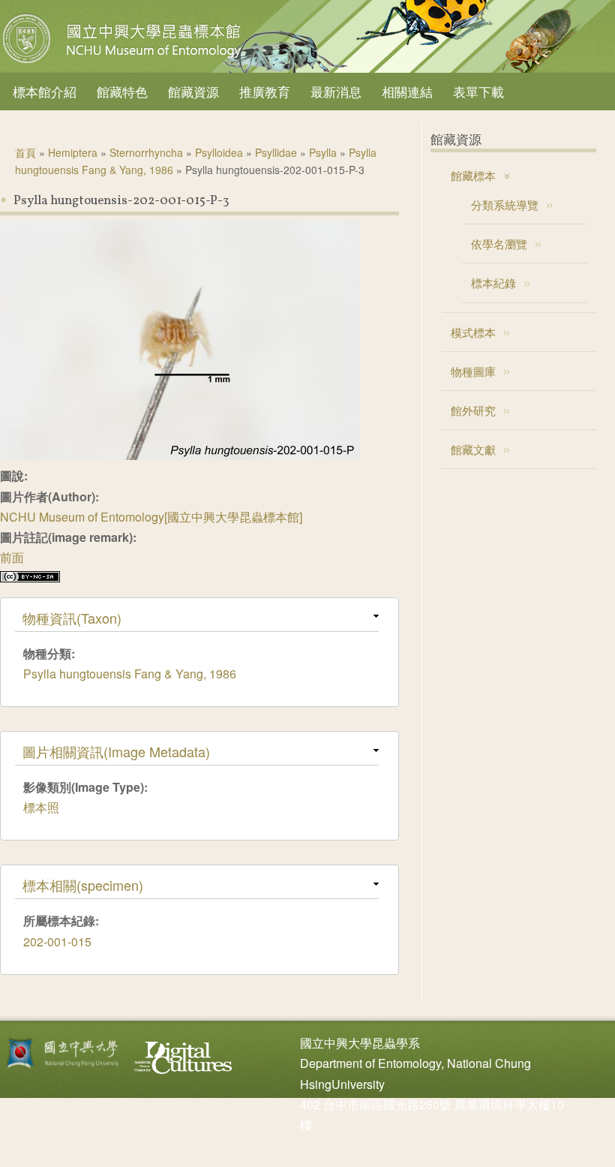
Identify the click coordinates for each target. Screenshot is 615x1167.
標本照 (41, 807)
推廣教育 (264, 91)
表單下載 (478, 91)
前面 (12, 557)
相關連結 (407, 91)
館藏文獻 (473, 449)
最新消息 (336, 91)
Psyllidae (276, 152)
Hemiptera (73, 152)
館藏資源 (193, 91)
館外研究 (473, 410)
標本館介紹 (44, 91)
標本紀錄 (493, 282)
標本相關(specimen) (82, 885)
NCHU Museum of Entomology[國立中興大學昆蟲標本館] (151, 516)
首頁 (25, 152)
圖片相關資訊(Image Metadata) (116, 751)
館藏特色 (122, 91)
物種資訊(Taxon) (72, 617)
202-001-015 (57, 941)
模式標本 (473, 332)
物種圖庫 (473, 371)
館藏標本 (473, 175)
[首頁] (124, 63)
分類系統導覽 (504, 204)
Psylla (323, 152)
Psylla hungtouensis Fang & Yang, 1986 (129, 673)
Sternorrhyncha (146, 152)
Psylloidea (219, 152)
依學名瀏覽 (499, 243)
